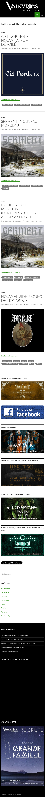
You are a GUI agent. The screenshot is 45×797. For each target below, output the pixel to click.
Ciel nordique (7, 105)
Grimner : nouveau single (9, 651)
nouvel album (36, 105)
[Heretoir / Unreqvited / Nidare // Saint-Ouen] (22, 475)
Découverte (5, 592)
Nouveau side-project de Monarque (22, 298)
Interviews (4, 596)
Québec (39, 363)
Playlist (3, 608)
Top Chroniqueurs (7, 616)
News (3, 33)
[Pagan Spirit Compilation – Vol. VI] (22, 391)
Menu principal (42, 14)
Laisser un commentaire (31, 48)
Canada (16, 361)
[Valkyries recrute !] (22, 756)
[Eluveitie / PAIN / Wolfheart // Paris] (22, 508)
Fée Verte (17, 48)
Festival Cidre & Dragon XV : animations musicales (18, 643)
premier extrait (37, 186)
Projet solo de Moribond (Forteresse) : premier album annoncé (22, 211)
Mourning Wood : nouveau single (12, 647)
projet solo (29, 280)
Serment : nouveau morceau (19, 123)
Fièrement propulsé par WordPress (11, 794)
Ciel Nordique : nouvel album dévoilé (15, 40)
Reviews (4, 612)
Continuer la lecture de (10, 100)
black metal (7, 361)
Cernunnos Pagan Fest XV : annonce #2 (14, 635)
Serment (5, 188)
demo (24, 361)
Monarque (23, 363)
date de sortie (7, 277)
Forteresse (18, 277)
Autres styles (5, 588)
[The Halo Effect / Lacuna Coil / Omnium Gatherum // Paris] (22, 545)
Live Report (5, 600)
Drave (31, 361)
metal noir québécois (22, 105)
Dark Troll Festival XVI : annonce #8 (13, 639)
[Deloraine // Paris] (22, 441)
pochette (18, 280)
